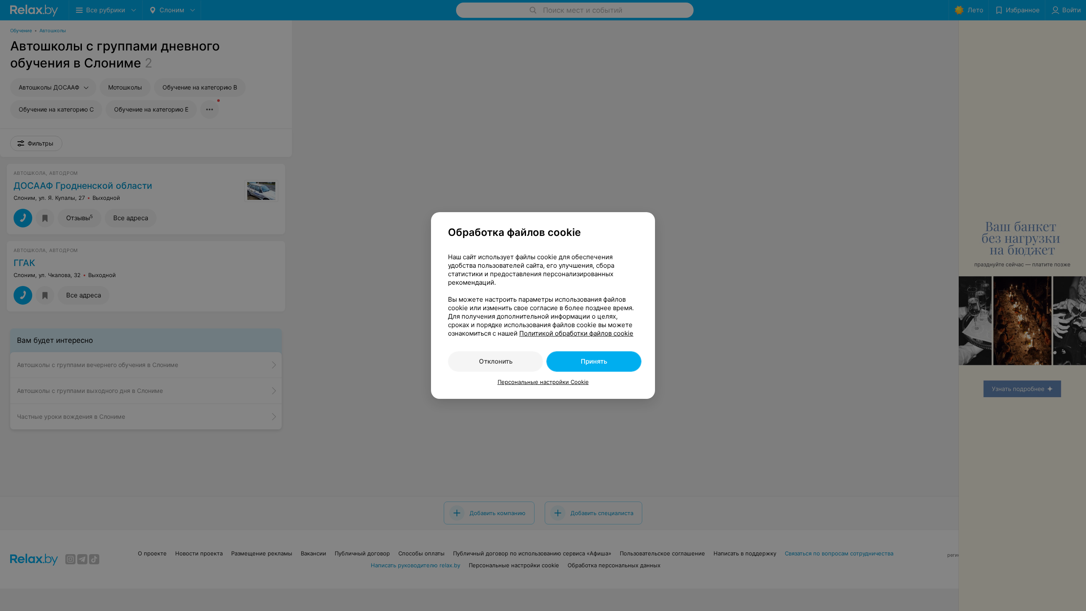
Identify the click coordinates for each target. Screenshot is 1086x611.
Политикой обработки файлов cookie (576, 333)
